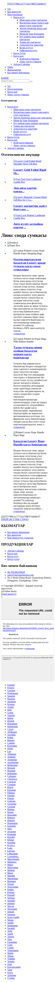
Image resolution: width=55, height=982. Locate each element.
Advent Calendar (21, 64)
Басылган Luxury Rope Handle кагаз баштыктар (30, 443)
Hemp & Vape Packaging (32, 34)
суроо (16, 333)
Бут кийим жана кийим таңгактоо (31, 123)
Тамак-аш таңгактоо (30, 42)
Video (10, 67)
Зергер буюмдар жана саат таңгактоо (32, 117)
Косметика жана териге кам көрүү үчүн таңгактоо (34, 24)
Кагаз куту (19, 17)
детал (22, 333)
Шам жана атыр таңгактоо (33, 20)
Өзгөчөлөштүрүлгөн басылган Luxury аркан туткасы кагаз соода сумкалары (29, 264)
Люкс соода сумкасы (30, 61)
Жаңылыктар (14, 70)
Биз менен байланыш (18, 72)
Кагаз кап (18, 56)
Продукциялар (15, 14)
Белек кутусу (26, 47)
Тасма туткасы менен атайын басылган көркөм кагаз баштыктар (27, 352)
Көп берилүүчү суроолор (20, 537)
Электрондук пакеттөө (31, 45)
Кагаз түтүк (19, 53)
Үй (9, 9)
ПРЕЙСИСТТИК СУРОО (15, 519)
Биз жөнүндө (14, 11)
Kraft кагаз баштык (29, 58)
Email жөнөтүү (8, 594)
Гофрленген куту (28, 50)
